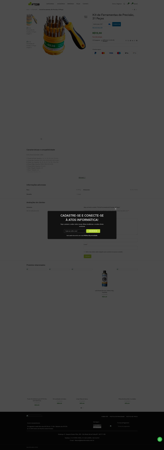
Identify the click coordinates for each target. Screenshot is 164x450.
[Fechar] (115, 209)
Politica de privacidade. (91, 235)
